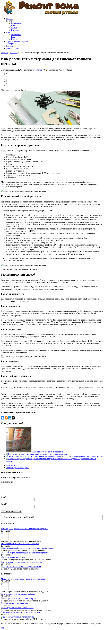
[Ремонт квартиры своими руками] (41, 14)
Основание (16, 34)
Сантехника (11, 46)
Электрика (10, 44)
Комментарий (7, 482)
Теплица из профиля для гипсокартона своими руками (79, 456)
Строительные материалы (17, 41)
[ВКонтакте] (2, 417)
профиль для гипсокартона (17, 467)
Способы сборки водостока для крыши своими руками (25, 553)
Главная (9, 18)
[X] (13, 417)
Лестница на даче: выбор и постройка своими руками (24, 528)
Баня (13, 37)
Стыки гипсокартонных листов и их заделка (20, 612)
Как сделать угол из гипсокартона (52, 454)
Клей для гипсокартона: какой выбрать (18, 594)
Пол (13, 25)
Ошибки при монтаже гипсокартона (47, 452)
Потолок (15, 30)
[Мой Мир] (9, 417)
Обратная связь (12, 48)
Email (3, 504)
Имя (3, 497)
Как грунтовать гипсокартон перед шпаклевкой (21, 562)
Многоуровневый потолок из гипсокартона (20, 544)
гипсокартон (11, 465)
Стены (14, 28)
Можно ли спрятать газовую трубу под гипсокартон (23, 579)
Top (2, 628)
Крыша (14, 39)
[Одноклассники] (6, 417)
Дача (8, 32)
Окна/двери (16, 23)
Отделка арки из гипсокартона (14, 603)
